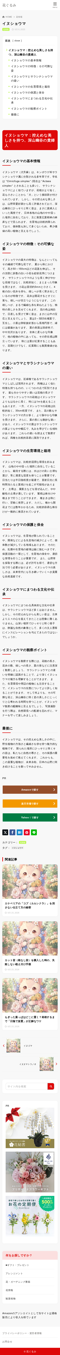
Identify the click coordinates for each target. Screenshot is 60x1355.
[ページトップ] (53, 1348)
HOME (9, 16)
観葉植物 (11, 1298)
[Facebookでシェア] (12, 832)
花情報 (19, 16)
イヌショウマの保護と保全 (27, 92)
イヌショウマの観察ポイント (29, 108)
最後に (15, 114)
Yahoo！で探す (30, 817)
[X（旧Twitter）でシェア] (5, 832)
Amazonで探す (30, 789)
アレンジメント (14, 1273)
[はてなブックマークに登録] (19, 832)
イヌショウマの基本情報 (26, 60)
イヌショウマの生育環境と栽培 (30, 86)
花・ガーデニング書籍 (18, 1281)
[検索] (50, 1086)
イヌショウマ (17, 847)
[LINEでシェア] (34, 832)
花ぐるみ (9, 5)
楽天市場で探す (29, 803)
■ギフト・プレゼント (17, 1265)
